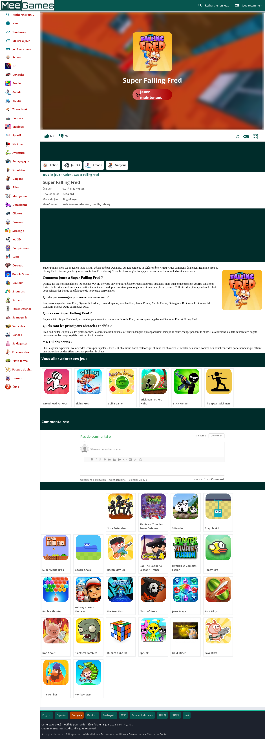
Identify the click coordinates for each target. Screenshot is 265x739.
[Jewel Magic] (185, 589)
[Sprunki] (153, 630)
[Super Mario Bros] (55, 547)
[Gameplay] (246, 136)
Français (77, 715)
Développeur (136, 734)
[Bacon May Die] (120, 547)
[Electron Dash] (120, 589)
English (46, 715)
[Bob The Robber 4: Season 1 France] (153, 547)
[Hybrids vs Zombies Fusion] (185, 547)
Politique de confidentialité (81, 734)
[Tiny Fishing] (55, 672)
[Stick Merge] (186, 381)
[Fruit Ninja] (218, 589)
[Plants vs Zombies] (88, 630)
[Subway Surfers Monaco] (88, 589)
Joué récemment (248, 5)
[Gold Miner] (185, 630)
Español (61, 715)
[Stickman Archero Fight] (154, 381)
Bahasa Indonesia (142, 715)
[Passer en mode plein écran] (255, 136)
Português (109, 715)
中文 (123, 715)
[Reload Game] (238, 137)
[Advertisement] (152, 235)
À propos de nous (52, 734)
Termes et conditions (113, 734)
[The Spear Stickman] (219, 381)
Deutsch (92, 715)
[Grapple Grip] (218, 506)
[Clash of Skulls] (153, 589)
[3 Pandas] (185, 506)
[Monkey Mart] (88, 672)
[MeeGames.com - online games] (27, 5)
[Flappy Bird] (218, 547)
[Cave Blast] (218, 630)
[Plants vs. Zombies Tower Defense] (153, 506)
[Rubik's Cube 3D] (120, 630)
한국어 (162, 715)
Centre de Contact (158, 734)
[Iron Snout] (55, 630)
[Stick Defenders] (120, 506)
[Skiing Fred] (89, 381)
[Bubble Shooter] (55, 589)
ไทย (186, 715)
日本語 (175, 715)
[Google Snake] (88, 547)
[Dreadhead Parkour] (56, 381)
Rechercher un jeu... (213, 5)
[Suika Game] (121, 381)
